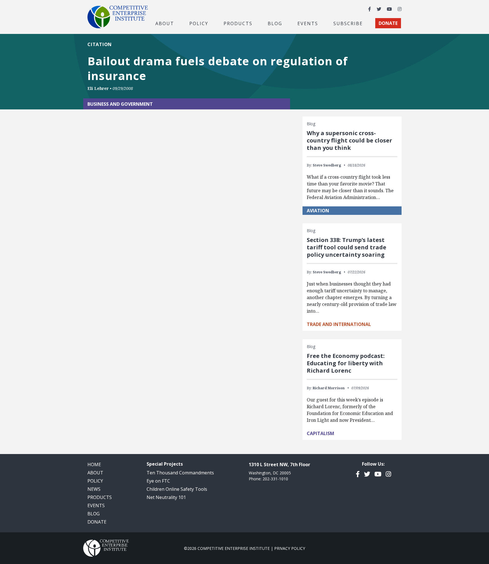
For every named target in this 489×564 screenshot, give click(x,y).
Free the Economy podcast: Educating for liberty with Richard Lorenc (346, 363)
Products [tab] (238, 23)
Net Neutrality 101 (166, 497)
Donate (96, 522)
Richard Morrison (329, 388)
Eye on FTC (158, 481)
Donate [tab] (388, 23)
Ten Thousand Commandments (180, 473)
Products (99, 497)
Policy (95, 481)
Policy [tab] (198, 23)
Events (307, 23)
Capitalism (320, 433)
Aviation (318, 211)
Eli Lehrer (98, 88)
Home (94, 464)
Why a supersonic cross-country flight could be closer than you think (349, 140)
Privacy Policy (289, 548)
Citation (99, 44)
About (95, 473)
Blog (275, 23)
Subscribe (348, 23)
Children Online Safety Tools (177, 489)
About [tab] (164, 23)
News (93, 489)
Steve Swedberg (327, 165)
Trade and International (339, 324)
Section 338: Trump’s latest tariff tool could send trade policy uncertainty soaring (346, 247)
